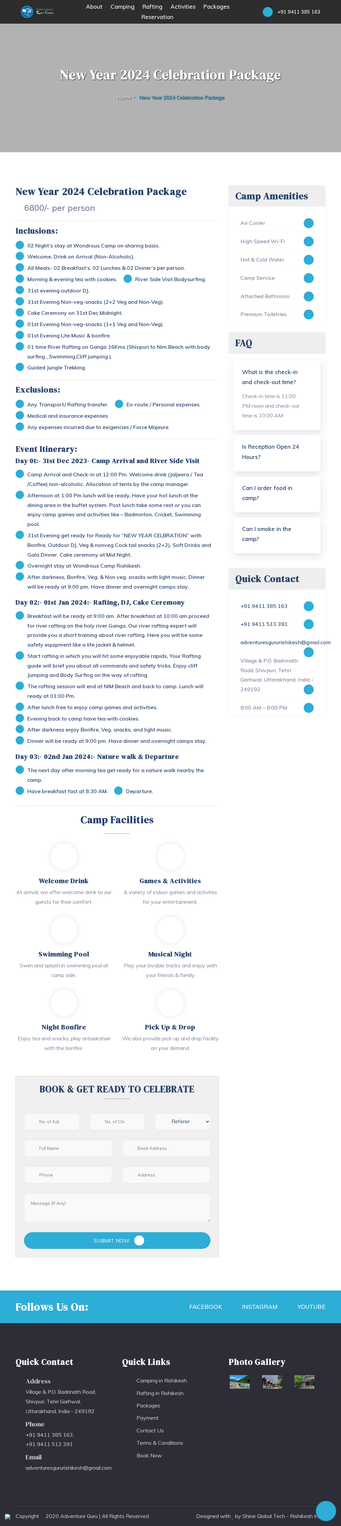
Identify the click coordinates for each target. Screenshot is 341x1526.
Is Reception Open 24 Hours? (270, 451)
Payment (148, 1417)
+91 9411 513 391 (264, 624)
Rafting (153, 6)
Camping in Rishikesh (162, 1380)
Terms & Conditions (160, 1442)
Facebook (204, 1306)
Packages (216, 6)
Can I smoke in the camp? (266, 534)
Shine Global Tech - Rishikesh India (283, 1516)
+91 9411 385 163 (298, 12)
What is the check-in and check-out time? (270, 377)
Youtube (310, 1306)
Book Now (149, 1455)
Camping (123, 6)
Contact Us (150, 1430)
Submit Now (112, 1240)
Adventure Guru (79, 1516)
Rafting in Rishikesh (160, 1393)
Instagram (259, 1306)
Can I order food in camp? (267, 493)
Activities (182, 6)
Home (124, 97)
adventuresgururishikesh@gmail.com (277, 642)
